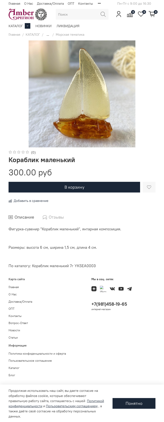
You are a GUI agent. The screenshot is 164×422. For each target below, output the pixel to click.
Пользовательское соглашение (30, 361)
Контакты (85, 3)
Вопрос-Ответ (18, 323)
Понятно (134, 403)
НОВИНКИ (43, 26)
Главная (14, 3)
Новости (14, 330)
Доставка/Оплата (50, 3)
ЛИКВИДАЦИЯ (68, 26)
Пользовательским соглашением (72, 406)
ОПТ (71, 3)
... (48, 34)
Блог (12, 375)
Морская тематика (70, 34)
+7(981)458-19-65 (109, 304)
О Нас (28, 3)
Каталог (14, 368)
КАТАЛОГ (16, 26)
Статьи (13, 337)
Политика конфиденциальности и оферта (37, 353)
